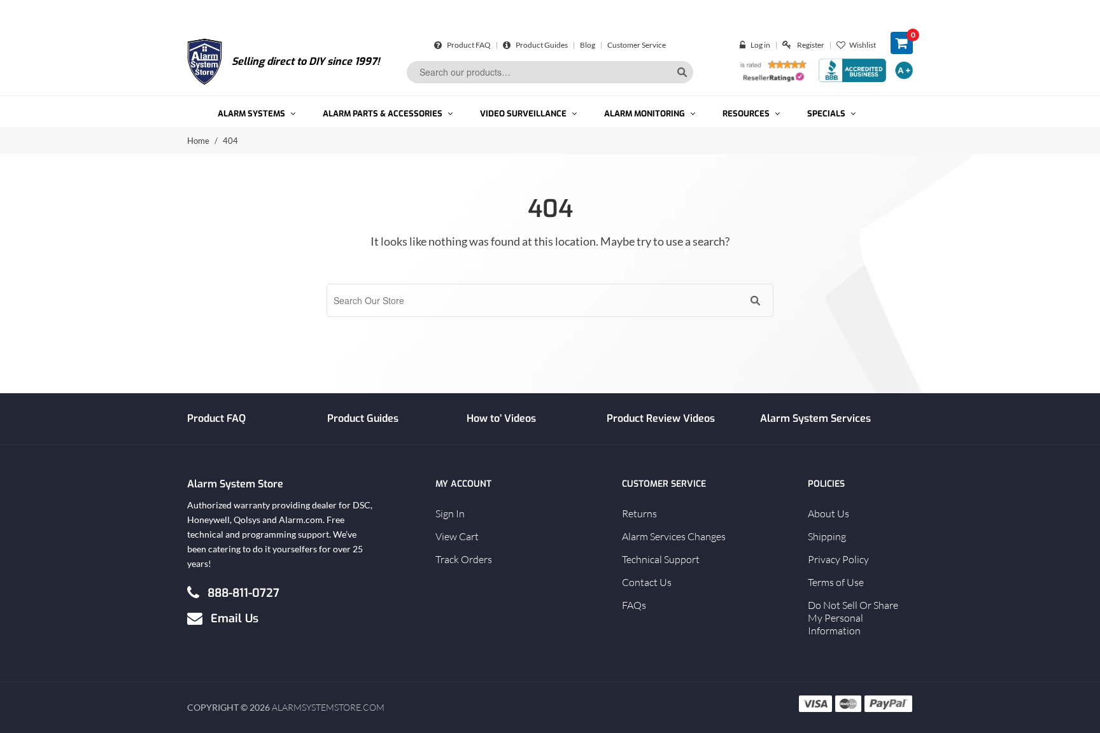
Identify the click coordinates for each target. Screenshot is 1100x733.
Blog (587, 45)
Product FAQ (468, 45)
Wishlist (862, 45)
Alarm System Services (815, 418)
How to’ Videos (501, 418)
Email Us (234, 618)
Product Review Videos (661, 418)
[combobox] (550, 72)
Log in (760, 45)
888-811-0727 (243, 592)
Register (810, 45)
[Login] (745, 45)
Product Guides (541, 45)
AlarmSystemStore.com (328, 707)
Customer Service (636, 45)
